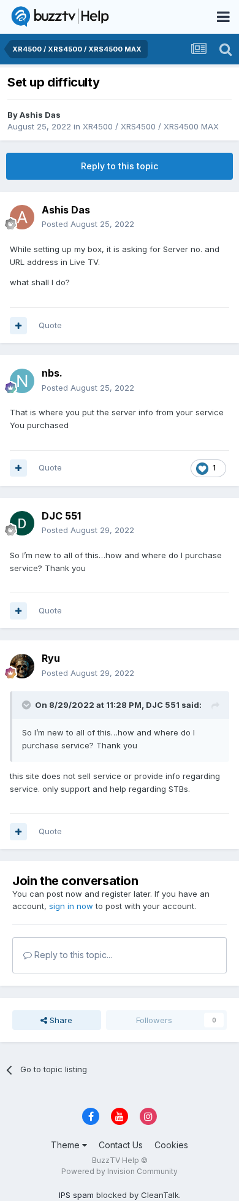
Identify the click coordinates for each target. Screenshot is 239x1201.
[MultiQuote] (18, 325)
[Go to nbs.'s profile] (22, 381)
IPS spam (76, 1195)
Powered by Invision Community (119, 1171)
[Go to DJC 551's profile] (22, 523)
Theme (66, 1145)
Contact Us (121, 1145)
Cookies (171, 1145)
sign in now (71, 906)
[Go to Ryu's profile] (22, 666)
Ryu (51, 658)
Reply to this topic (119, 166)
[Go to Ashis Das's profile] (22, 217)
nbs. (52, 373)
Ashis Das (40, 115)
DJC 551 (61, 516)
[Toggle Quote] (27, 705)
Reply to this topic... (72, 955)
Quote (50, 325)
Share (59, 1020)
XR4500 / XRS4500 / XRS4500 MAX (151, 126)
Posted (88, 224)
